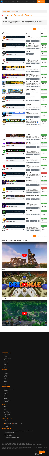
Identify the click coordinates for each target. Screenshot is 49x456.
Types (5, 366)
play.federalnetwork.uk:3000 (13, 46)
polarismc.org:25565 (12, 54)
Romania (6, 392)
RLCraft (5, 375)
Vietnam (5, 398)
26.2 (44, 39)
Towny (5, 384)
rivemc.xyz (10, 191)
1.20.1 (44, 214)
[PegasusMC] (15, 211)
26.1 (44, 54)
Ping (5, 364)
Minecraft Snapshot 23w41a (9, 432)
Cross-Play (6, 380)
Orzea (27, 112)
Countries (13, 11)
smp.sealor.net (11, 107)
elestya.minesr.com (12, 62)
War (5, 378)
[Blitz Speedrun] (15, 181)
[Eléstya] (15, 59)
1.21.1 (44, 229)
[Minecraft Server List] (2, 1)
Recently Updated (7, 358)
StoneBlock (6, 376)
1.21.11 (44, 47)
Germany (6, 401)
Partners (6, 411)
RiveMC (28, 188)
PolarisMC (28, 51)
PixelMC (28, 36)
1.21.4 (44, 123)
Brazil (5, 395)
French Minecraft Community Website (11, 437)
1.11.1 (44, 168)
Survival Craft (29, 119)
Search (13, 1)
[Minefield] (15, 166)
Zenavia (3, 328)
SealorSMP (28, 104)
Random (6, 359)
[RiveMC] (15, 188)
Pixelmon (6, 372)
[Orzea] (15, 113)
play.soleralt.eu (11, 100)
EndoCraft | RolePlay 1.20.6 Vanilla (34, 81)
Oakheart (6, 426)
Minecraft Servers (6, 11)
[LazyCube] (15, 226)
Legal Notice (37, 454)
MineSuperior (7, 421)
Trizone (28, 203)
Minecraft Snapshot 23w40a (9, 434)
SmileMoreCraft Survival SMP (10, 425)
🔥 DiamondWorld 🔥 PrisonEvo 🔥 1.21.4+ (13, 423)
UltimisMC (6, 420)
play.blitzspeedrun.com (12, 183)
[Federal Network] (15, 44)
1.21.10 (44, 70)
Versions (6, 363)
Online (44, 36)
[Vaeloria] (15, 158)
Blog (5, 409)
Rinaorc (28, 218)
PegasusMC (29, 210)
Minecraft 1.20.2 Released (9, 435)
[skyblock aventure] (15, 91)
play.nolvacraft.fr (11, 69)
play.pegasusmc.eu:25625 (13, 213)
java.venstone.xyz (11, 198)
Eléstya (28, 59)
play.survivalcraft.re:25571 (13, 122)
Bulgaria (5, 396)
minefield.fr (10, 168)
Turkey (5, 393)
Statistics (6, 408)
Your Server (41, 1)
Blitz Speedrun (29, 180)
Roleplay (6, 383)
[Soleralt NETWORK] (15, 97)
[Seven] (15, 150)
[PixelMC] (15, 37)
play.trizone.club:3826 (12, 206)
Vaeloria (28, 157)
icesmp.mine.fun (11, 137)
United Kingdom (7, 400)
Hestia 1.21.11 (29, 74)
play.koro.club (11, 145)
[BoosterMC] (15, 173)
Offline (44, 172)
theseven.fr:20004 (11, 153)
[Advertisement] (24, 7)
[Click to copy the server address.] (23, 39)
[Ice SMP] (15, 135)
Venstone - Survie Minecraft (32, 195)
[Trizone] (15, 204)
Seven (27, 150)
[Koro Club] (15, 143)
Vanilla (5, 381)
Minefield (28, 165)
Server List (7, 1)
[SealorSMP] (15, 105)
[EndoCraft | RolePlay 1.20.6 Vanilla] (15, 82)
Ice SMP (28, 134)
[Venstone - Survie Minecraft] (15, 196)
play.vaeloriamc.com (12, 160)
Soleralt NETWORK (30, 97)
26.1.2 (44, 115)
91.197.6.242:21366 (12, 229)
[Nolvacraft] (15, 67)
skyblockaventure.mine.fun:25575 (15, 93)
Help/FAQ (28, 1)
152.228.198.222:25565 (13, 175)
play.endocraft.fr (11, 84)
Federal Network (30, 43)
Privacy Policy (7, 414)
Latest (5, 355)
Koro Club (28, 142)
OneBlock (6, 373)
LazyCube (28, 226)
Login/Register (20, 1)
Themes (5, 367)
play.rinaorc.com (11, 221)
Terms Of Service (7, 412)
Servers (4, 18)
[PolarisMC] (15, 52)
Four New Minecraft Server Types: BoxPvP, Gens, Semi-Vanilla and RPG (18, 431)
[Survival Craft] (15, 120)
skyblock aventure (30, 89)
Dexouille (4, 299)
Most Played (6, 356)
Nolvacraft (28, 66)
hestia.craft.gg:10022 (12, 77)
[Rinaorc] (15, 219)
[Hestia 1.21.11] (15, 75)
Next (46, 29)
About (34, 1)
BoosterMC (28, 172)
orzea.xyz (10, 115)
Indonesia (6, 390)
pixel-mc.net (10, 39)
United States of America (9, 389)
